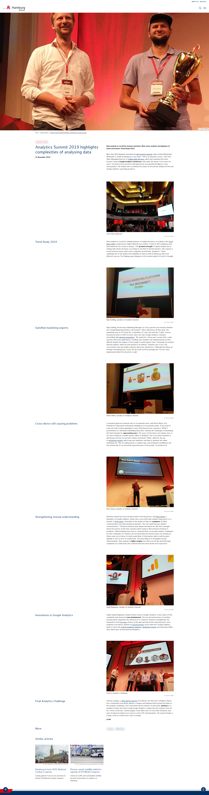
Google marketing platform (131, 627)
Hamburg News (44, 132)
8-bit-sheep (119, 521)
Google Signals (138, 625)
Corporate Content (41, 142)
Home (37, 132)
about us (195, 1)
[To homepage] (14, 8)
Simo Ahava (160, 517)
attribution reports (149, 627)
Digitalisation (120, 729)
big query (123, 622)
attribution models (116, 440)
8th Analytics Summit (144, 154)
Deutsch (203, 1)
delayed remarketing (127, 337)
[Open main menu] (204, 8)
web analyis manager (129, 701)
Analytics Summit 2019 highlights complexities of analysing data (68, 132)
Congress (110, 729)
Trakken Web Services (136, 159)
